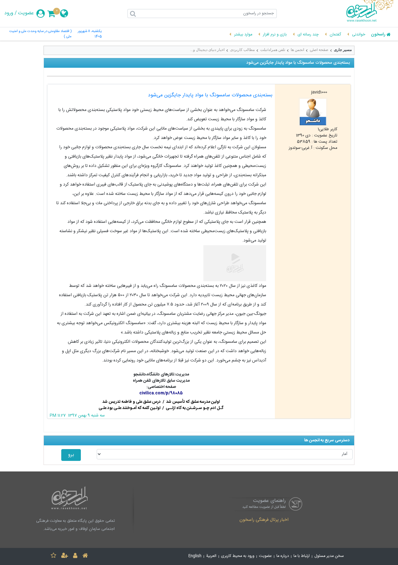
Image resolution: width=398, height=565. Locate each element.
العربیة (211, 556)
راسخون (378, 34)
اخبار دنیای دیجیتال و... (207, 50)
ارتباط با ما (302, 556)
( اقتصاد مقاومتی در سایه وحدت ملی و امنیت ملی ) (40, 34)
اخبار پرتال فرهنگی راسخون (264, 520)
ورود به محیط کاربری (237, 556)
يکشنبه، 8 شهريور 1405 (90, 34)
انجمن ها (297, 50)
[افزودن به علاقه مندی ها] (53, 556)
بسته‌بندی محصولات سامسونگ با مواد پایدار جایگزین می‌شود (210, 95)
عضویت (26, 13)
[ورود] (75, 556)
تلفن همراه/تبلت (272, 50)
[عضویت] (65, 556)
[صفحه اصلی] (85, 556)
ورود (8, 13)
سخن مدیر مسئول (329, 556)
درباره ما (282, 556)
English (194, 556)
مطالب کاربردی (242, 50)
